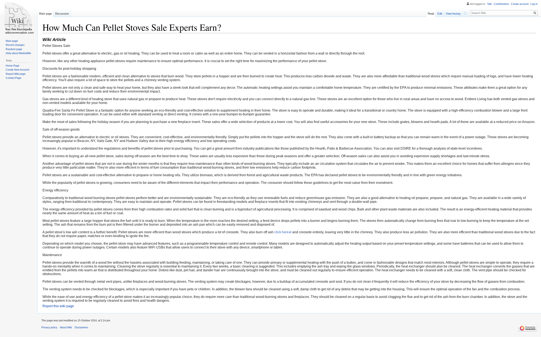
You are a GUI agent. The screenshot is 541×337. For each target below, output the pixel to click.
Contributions (501, 4)
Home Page (12, 65)
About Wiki (66, 327)
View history (453, 13)
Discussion (62, 13)
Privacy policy (49, 327)
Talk (489, 4)
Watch (465, 12)
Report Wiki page (16, 73)
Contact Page (13, 77)
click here (281, 232)
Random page (14, 49)
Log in (534, 4)
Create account (520, 4)
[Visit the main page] (19, 17)
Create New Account (17, 69)
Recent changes (15, 45)
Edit (439, 13)
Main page (45, 13)
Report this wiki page (58, 306)
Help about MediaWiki (18, 53)
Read (431, 13)
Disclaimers (81, 327)
